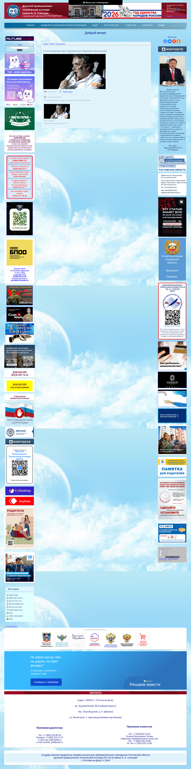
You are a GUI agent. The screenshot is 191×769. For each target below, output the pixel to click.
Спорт (11, 613)
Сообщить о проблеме (46, 682)
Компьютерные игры (15, 610)
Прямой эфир (13, 595)
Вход (183, 16)
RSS (175, 11)
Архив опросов (173, 559)
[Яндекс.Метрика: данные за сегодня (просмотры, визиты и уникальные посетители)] (10, 627)
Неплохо (165, 555)
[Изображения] (57, 111)
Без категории (60, 44)
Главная (46, 44)
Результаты (163, 559)
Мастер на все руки (15, 607)
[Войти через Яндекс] (174, 41)
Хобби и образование (16, 616)
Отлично (165, 550)
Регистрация (177, 16)
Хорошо (164, 553)
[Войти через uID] (165, 41)
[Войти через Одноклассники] (178, 41)
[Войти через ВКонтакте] (170, 41)
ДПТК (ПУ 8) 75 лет (15, 601)
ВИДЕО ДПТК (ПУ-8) (15, 598)
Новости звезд (68, 91)
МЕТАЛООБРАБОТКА (16, 604)
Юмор (11, 619)
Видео (52, 44)
